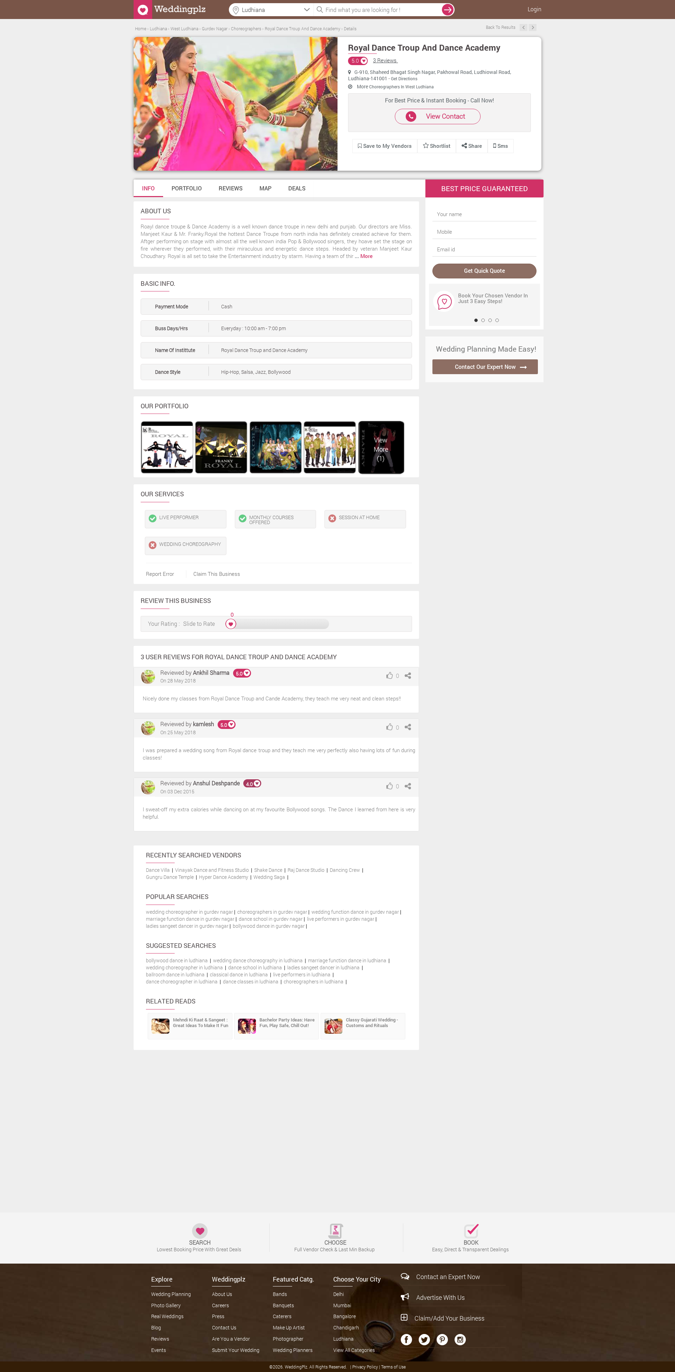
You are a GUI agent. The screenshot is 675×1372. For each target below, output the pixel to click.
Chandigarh (346, 1327)
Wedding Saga (269, 877)
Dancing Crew (345, 870)
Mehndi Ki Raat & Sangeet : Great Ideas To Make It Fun (200, 1022)
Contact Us (224, 1327)
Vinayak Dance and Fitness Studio (212, 870)
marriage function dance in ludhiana (347, 960)
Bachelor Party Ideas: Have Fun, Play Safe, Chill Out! (287, 1022)
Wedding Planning (171, 1294)
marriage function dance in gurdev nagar (190, 918)
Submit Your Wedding (235, 1350)
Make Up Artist (289, 1327)
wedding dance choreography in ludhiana (258, 960)
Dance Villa (158, 870)
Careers (220, 1305)
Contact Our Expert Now (485, 366)
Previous (523, 27)
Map (265, 188)
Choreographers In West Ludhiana (401, 86)
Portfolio (187, 188)
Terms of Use (393, 1367)
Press (218, 1316)
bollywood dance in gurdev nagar (269, 926)
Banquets (283, 1305)
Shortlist (440, 145)
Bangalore (344, 1316)
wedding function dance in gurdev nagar (355, 911)
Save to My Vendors (387, 145)
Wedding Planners (293, 1350)
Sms (502, 145)
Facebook (406, 1339)
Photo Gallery (166, 1305)
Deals (297, 188)
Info (148, 188)
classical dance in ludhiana (239, 974)
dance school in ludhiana (255, 967)
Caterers (282, 1316)
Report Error (160, 573)
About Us (222, 1294)
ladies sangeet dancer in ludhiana (323, 967)
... (364, 255)
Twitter (424, 1339)
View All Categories (354, 1350)
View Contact (445, 116)
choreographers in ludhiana (313, 981)
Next (532, 27)
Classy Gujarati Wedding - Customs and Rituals (372, 1022)
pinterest (442, 1339)
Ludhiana (343, 1338)
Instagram (460, 1339)
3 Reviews (385, 60)
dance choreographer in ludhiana (182, 981)
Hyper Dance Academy (223, 877)
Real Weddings (167, 1316)
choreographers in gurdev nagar (272, 911)
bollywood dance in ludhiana (177, 960)
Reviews (231, 188)
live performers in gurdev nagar (340, 918)
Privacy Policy (365, 1367)
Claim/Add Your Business (449, 1318)
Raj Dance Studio (306, 870)
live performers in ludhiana (301, 974)
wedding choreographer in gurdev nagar (189, 911)
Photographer (288, 1338)
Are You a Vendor (231, 1338)
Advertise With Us (440, 1297)
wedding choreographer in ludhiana (184, 967)
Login (534, 9)
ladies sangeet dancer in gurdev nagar (187, 926)
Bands (280, 1294)
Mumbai (342, 1305)
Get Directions (404, 78)
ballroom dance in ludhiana (175, 974)
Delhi (338, 1294)
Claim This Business (216, 573)
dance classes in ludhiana (250, 981)
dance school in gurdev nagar (271, 918)
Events (158, 1350)
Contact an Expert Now (448, 1276)
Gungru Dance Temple (170, 877)
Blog (156, 1327)
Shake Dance (268, 870)
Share (474, 145)
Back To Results (500, 27)
